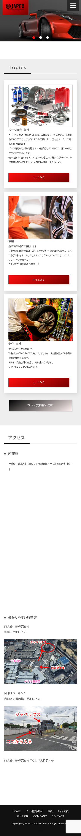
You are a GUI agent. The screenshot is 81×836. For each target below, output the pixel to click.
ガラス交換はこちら (40, 405)
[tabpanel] (40, 20)
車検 (50, 811)
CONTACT (58, 816)
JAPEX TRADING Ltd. (36, 824)
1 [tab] (33, 37)
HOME (17, 811)
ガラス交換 (22, 816)
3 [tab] (47, 37)
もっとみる (39, 177)
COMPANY (40, 816)
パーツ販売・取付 (34, 811)
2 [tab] (40, 37)
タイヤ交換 (62, 811)
